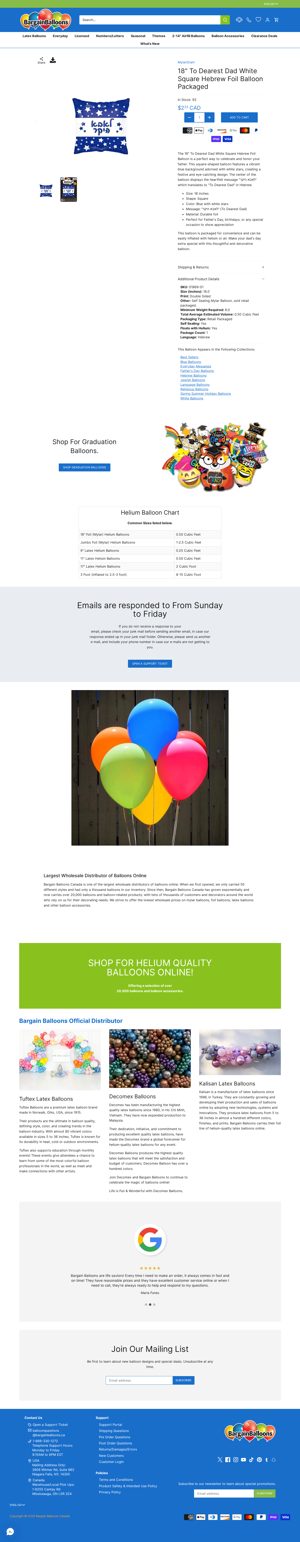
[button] (10, 1532)
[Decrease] (189, 117)
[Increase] (209, 117)
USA (36, 1460)
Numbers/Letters (110, 36)
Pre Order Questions (114, 1437)
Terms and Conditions (116, 1480)
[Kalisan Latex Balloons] (240, 1052)
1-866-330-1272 (45, 1441)
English (270, 4)
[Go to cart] (276, 19)
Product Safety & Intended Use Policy (128, 1486)
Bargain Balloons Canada (53, 1516)
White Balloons (191, 398)
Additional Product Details (198, 279)
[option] (102, 121)
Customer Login (111, 1462)
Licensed (82, 36)
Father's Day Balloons (197, 371)
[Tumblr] (267, 1459)
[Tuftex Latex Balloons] (60, 1059)
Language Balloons (195, 385)
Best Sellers (189, 357)
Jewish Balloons (192, 380)
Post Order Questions (115, 1443)
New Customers (111, 1456)
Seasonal (138, 36)
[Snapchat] (274, 1459)
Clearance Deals (264, 36)
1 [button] (146, 1305)
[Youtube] (243, 1459)
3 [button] (154, 1305)
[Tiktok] (251, 1459)
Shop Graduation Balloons (84, 467)
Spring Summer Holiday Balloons (205, 394)
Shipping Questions (114, 1431)
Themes (158, 36)
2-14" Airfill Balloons (188, 36)
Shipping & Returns (193, 267)
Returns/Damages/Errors (118, 1449)
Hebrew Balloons (193, 375)
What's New (150, 44)
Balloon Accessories (228, 36)
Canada (38, 1480)
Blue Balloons (190, 362)
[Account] (267, 19)
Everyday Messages (195, 366)
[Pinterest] (259, 1459)
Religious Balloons (194, 389)
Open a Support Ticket (150, 663)
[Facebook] (227, 1459)
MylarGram (186, 62)
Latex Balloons (34, 36)
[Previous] (42, 120)
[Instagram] (235, 1459)
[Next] (162, 120)
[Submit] (225, 19)
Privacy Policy (110, 1492)
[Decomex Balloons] (150, 1058)
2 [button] (150, 1305)
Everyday (60, 36)
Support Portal (110, 1425)
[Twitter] (220, 1459)
